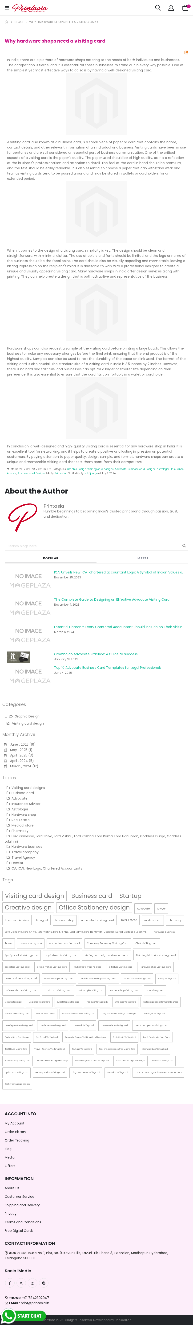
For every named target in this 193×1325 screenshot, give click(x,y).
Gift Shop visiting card (121, 967)
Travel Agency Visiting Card (49, 1049)
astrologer (163, 469)
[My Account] (171, 8)
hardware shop (64, 920)
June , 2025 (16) (21, 744)
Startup (130, 896)
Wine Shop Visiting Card (125, 1002)
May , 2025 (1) (19, 750)
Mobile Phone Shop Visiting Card (98, 978)
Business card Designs (142, 469)
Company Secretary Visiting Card (107, 943)
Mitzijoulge (91, 473)
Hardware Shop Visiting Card (155, 967)
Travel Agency (23, 857)
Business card (22, 793)
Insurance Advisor (25, 803)
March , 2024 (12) (22, 766)
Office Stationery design (94, 907)
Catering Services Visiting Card (18, 1025)
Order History (15, 1131)
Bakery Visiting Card (167, 978)
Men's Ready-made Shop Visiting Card (92, 1060)
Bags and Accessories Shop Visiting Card (117, 1049)
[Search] (184, 545)
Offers (10, 1165)
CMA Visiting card (146, 943)
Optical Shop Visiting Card (16, 1072)
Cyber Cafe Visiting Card (87, 967)
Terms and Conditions (23, 1222)
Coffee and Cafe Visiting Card (21, 990)
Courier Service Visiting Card (52, 1025)
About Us (12, 1188)
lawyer (161, 908)
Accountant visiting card (97, 920)
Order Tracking (17, 1140)
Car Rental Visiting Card (83, 1025)
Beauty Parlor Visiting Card (50, 1072)
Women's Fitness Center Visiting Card (78, 1013)
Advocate (120, 469)
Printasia (60, 473)
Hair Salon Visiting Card (117, 1072)
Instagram (32, 1283)
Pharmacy (19, 830)
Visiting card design (28, 723)
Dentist (17, 863)
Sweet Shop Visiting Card (68, 1002)
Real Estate (20, 820)
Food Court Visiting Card (58, 990)
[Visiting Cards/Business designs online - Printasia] (30, 8)
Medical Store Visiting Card (17, 1013)
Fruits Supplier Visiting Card (91, 990)
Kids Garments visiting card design (52, 1060)
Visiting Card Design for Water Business (160, 1002)
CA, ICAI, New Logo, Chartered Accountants (46, 868)
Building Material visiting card (156, 955)
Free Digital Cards (19, 1230)
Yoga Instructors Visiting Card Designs (119, 1013)
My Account (14, 1123)
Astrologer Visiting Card (154, 1013)
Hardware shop (23, 814)
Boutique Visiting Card (82, 1049)
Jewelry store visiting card (21, 978)
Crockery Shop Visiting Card (52, 967)
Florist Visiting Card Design (16, 1037)
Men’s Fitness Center (45, 1013)
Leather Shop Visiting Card (58, 978)
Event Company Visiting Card (151, 1025)
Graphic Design (76, 469)
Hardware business (26, 846)
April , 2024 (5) (20, 760)
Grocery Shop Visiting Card (124, 990)
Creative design (28, 907)
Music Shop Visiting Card (137, 978)
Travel (8, 943)
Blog (19, 22)
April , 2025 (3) (20, 755)
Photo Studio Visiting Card (124, 1037)
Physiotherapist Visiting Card (61, 955)
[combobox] (96, 546)
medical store (152, 920)
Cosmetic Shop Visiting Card (155, 1049)
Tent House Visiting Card (16, 1049)
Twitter (21, 1283)
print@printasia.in (35, 1303)
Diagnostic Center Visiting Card (86, 1072)
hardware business (164, 932)
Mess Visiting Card (13, 1002)
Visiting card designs (100, 469)
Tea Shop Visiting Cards (97, 1002)
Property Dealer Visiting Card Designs (85, 1037)
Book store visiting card (17, 967)
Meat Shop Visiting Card (39, 1002)
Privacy (10, 1213)
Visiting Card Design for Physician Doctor (107, 955)
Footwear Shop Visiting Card (17, 1060)
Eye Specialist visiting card (21, 955)
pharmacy (175, 920)
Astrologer (19, 809)
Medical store (22, 825)
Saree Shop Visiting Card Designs (130, 1060)
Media (10, 1157)
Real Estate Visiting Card (156, 1037)
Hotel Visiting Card (155, 990)
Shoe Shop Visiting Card (162, 1060)
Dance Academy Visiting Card (114, 1025)
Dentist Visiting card (31, 943)
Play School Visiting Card (47, 1037)
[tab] (50, 558)
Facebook (10, 1283)
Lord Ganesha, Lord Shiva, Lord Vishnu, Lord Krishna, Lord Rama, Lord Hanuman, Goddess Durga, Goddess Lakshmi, (75, 932)
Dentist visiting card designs (17, 1084)
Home (6, 22)
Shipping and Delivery (22, 1205)
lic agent (42, 920)
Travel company (25, 852)
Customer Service (19, 1196)
